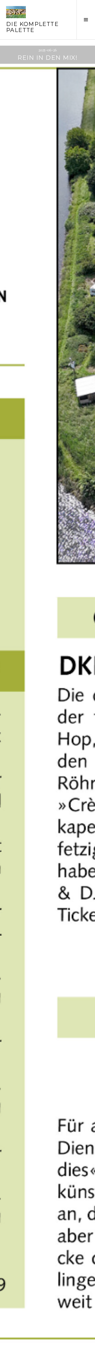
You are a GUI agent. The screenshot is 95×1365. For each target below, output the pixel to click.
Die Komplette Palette (32, 27)
